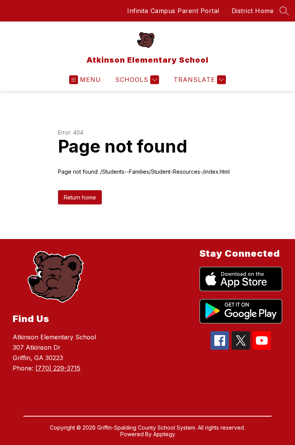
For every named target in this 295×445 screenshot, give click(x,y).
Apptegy (164, 434)
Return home (80, 197)
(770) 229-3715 (57, 368)
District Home (253, 11)
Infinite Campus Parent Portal (173, 11)
